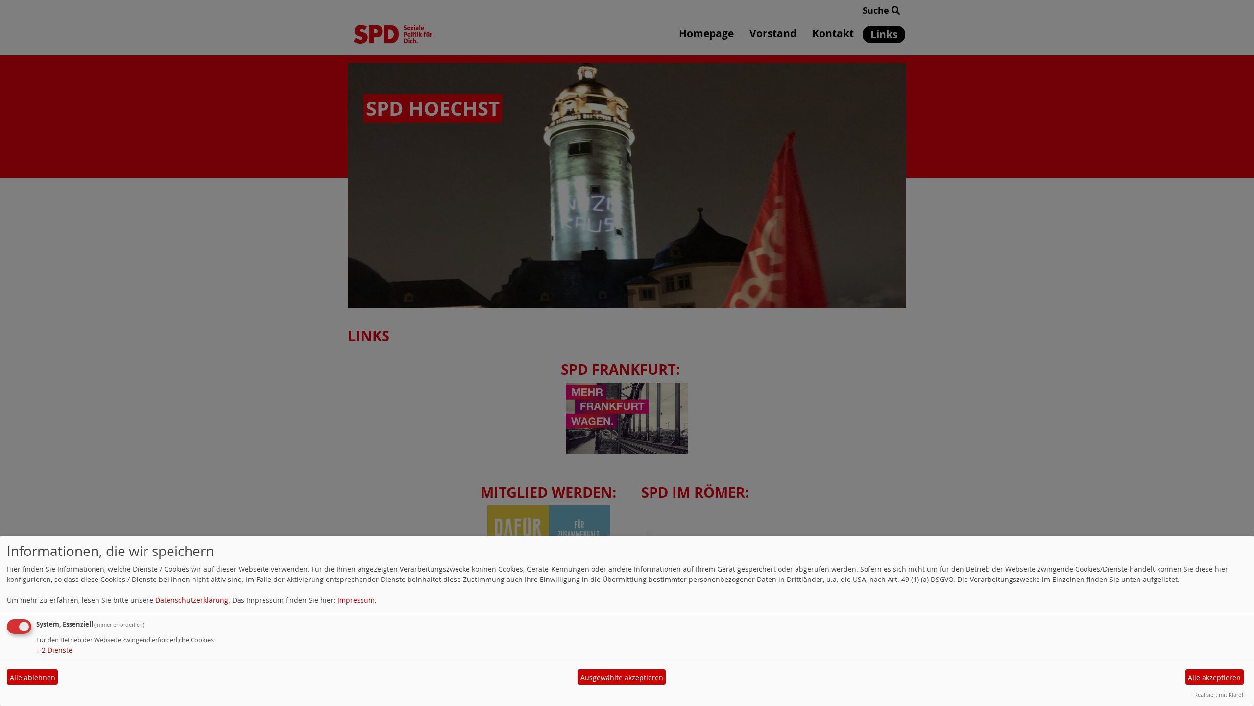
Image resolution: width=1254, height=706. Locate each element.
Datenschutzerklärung (191, 600)
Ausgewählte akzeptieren (621, 677)
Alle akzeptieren (1214, 677)
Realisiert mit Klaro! (1218, 694)
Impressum (356, 600)
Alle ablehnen (32, 677)
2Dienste (54, 650)
